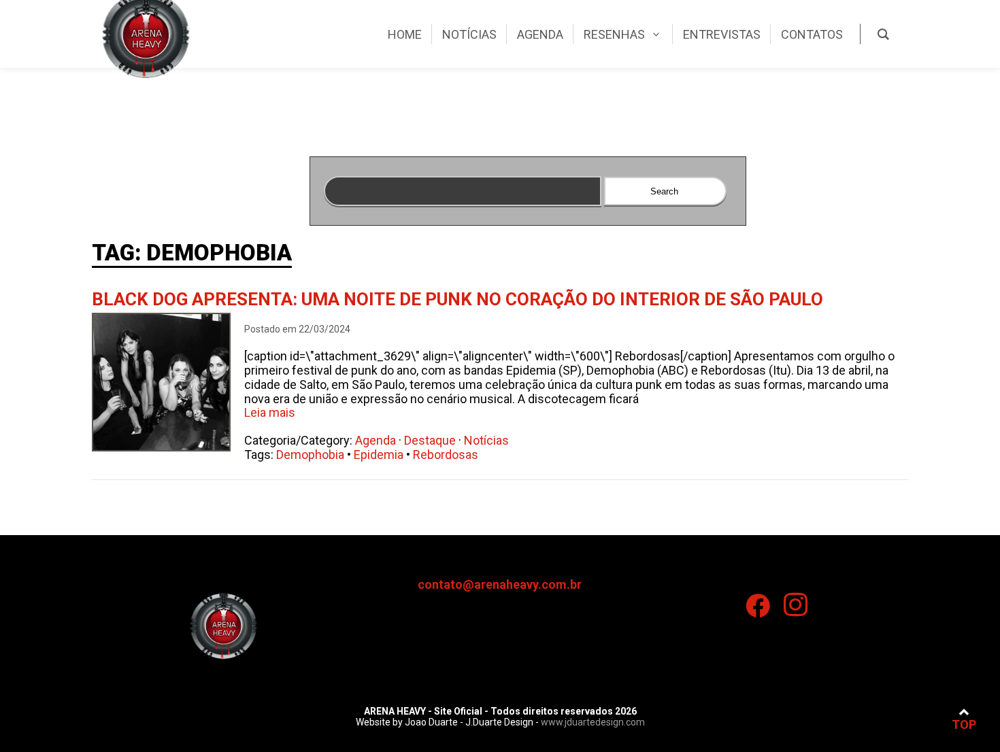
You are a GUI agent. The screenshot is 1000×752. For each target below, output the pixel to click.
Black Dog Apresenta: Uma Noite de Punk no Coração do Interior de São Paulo (457, 299)
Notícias (486, 440)
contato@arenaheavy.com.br (500, 584)
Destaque (430, 440)
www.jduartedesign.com (593, 722)
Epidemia (378, 454)
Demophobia (310, 454)
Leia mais (269, 412)
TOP (964, 724)
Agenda (375, 440)
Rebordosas (445, 454)
